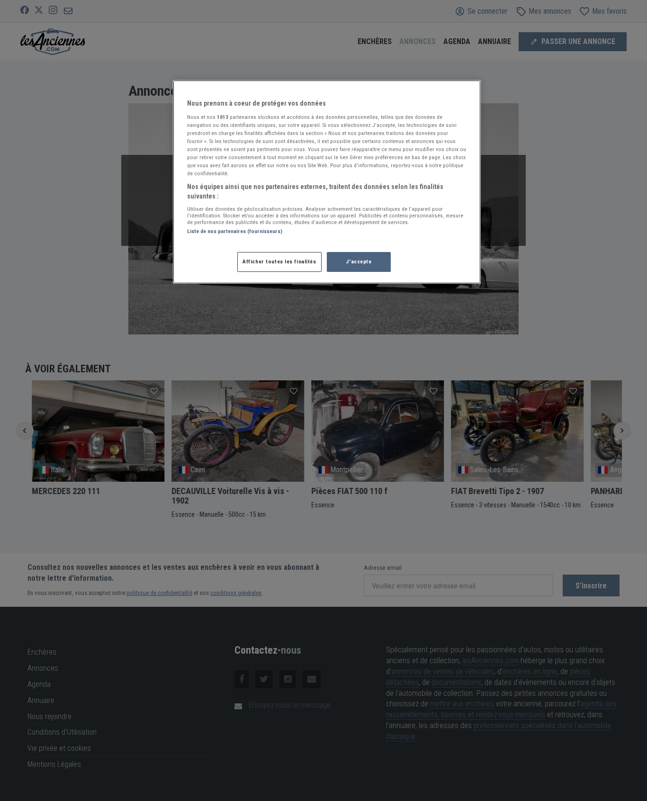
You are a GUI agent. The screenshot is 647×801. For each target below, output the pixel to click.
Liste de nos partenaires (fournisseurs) (234, 231)
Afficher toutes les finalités (279, 261)
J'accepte (358, 261)
